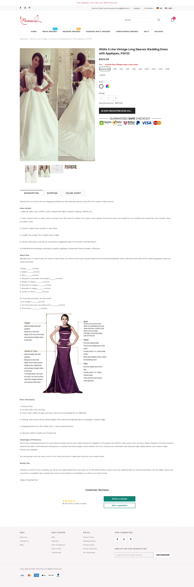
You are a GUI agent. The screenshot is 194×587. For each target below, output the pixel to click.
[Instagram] (26, 8)
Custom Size (105, 69)
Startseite (24, 39)
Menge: (102, 93)
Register (137, 8)
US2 (121, 69)
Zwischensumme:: (106, 103)
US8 (140, 69)
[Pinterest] (30, 8)
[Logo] (30, 20)
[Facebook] (21, 8)
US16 (167, 69)
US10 (147, 69)
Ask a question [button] (119, 505)
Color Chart (73, 193)
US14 (160, 69)
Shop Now (113, 3)
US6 (134, 69)
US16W (102, 75)
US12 (154, 69)
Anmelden (149, 8)
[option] (57, 104)
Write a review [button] (119, 499)
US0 (115, 69)
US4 (127, 69)
